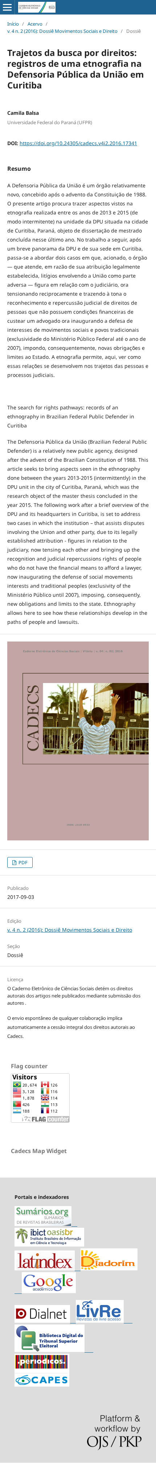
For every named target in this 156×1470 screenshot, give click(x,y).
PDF (22, 862)
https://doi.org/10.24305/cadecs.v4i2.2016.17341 (78, 143)
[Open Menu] (7, 7)
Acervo (35, 24)
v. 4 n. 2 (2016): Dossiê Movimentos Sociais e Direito (62, 31)
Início (13, 24)
